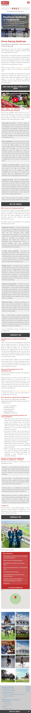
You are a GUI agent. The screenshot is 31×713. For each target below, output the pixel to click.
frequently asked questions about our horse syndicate (14, 575)
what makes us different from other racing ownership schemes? (15, 556)
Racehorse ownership (8, 687)
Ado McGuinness (7, 708)
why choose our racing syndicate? (13, 560)
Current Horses (7, 703)
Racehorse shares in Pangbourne (11, 699)
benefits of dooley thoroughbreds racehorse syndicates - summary (13, 579)
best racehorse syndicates (11, 572)
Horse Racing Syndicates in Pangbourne (14, 694)
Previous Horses (7, 705)
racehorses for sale (21, 67)
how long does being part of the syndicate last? (15, 568)
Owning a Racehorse (8, 696)
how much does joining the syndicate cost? (14, 564)
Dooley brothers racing (8, 689)
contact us (6, 583)
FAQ (4, 698)
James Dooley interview (9, 690)
